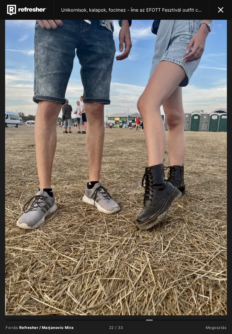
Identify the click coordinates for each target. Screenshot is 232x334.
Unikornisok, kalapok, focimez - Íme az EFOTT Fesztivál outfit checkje (131, 10)
